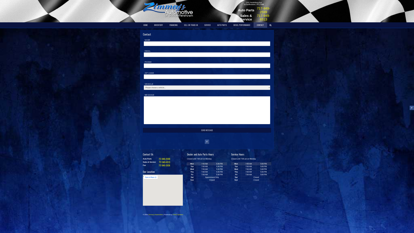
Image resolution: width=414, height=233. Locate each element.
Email (148, 51)
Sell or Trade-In (191, 25)
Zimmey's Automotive (155, 214)
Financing (173, 25)
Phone (148, 62)
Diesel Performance (241, 25)
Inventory (158, 25)
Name (147, 40)
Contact (260, 25)
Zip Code (149, 73)
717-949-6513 (263, 17)
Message (149, 95)
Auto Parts (222, 25)
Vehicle (149, 84)
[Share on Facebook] (207, 143)
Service (207, 25)
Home (145, 25)
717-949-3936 (164, 165)
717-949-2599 (263, 10)
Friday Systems (178, 214)
